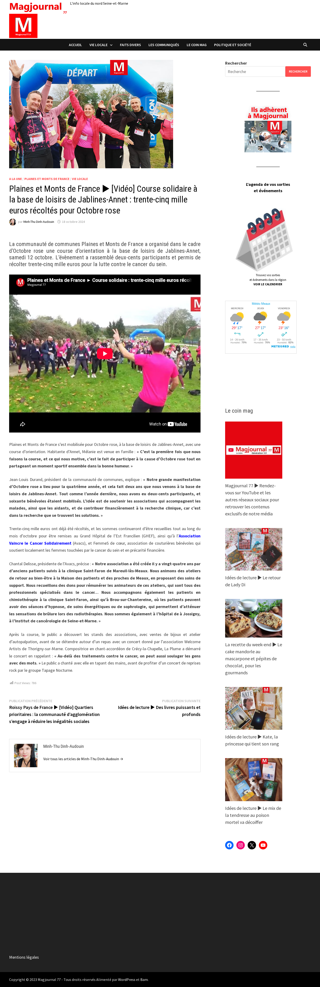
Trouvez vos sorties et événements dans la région (267, 279)
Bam (144, 979)
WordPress (126, 979)
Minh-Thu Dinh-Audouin (38, 222)
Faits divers (130, 44)
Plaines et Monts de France (46, 179)
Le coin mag (197, 44)
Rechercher (236, 63)
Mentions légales (24, 957)
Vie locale (98, 44)
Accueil (75, 44)
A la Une (15, 179)
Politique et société (232, 44)
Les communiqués (164, 44)
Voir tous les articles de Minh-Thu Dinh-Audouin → (83, 758)
